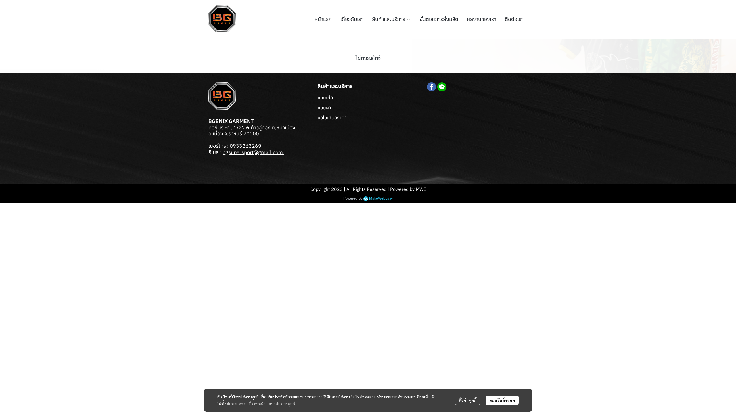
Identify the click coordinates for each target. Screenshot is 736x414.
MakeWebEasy (381, 198)
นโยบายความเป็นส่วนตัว (245, 403)
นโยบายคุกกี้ (284, 403)
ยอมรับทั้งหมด (502, 400)
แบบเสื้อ (325, 97)
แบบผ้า (324, 107)
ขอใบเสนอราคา (332, 117)
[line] (441, 86)
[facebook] (431, 86)
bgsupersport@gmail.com (253, 152)
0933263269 (245, 146)
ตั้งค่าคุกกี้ (468, 400)
